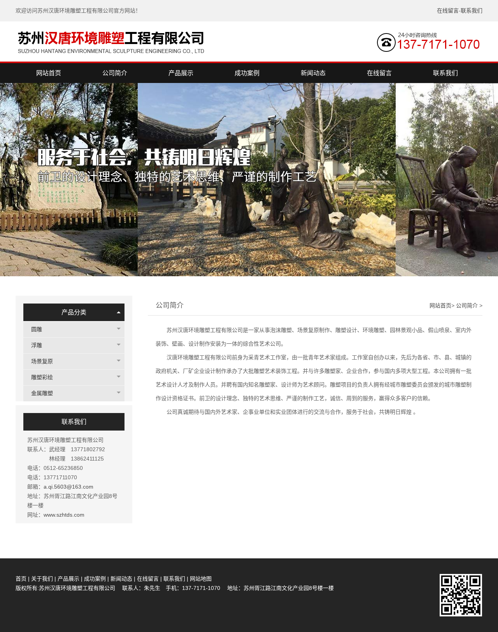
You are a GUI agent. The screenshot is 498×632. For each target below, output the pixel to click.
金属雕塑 (42, 393)
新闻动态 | (123, 579)
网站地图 (201, 579)
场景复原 (42, 361)
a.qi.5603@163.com (68, 487)
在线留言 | (150, 579)
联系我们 (471, 10)
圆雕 (36, 329)
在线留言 (448, 10)
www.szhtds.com (64, 515)
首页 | (23, 579)
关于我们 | (43, 579)
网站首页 (440, 305)
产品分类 (73, 312)
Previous (6, 179)
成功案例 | (97, 579)
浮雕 (36, 345)
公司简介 (467, 305)
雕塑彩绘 (42, 377)
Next (490, 179)
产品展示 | (70, 579)
